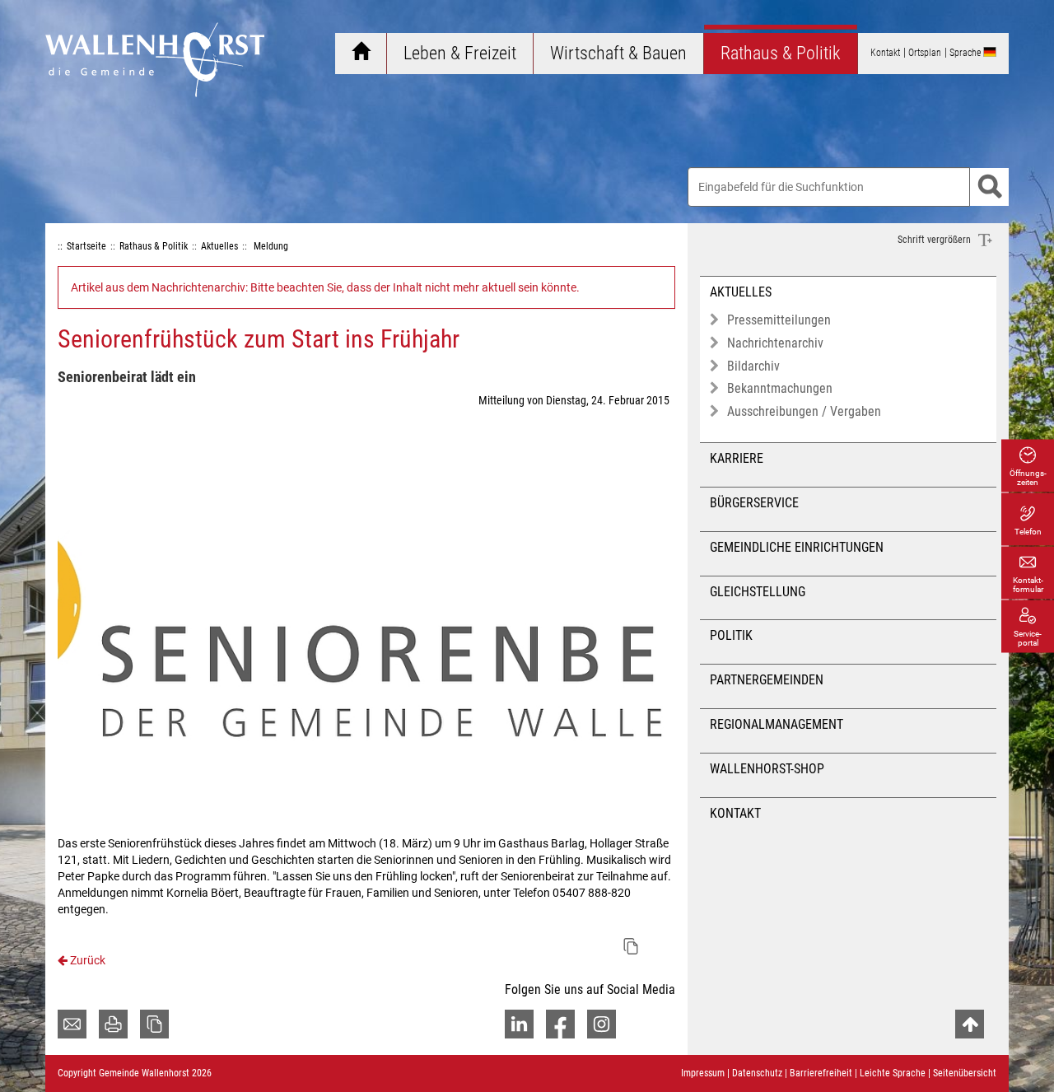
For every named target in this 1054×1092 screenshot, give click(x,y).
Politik (731, 635)
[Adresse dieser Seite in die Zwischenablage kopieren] (154, 1024)
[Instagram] (601, 1024)
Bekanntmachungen (779, 388)
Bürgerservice (754, 503)
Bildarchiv (753, 366)
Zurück (86, 960)
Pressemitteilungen (779, 320)
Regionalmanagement (776, 724)
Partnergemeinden (766, 680)
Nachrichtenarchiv (775, 343)
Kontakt (735, 813)
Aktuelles (741, 292)
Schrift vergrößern (935, 239)
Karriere (736, 458)
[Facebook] (560, 1024)
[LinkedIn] (519, 1024)
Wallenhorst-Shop (767, 769)
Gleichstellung (757, 592)
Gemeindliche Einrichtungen (797, 547)
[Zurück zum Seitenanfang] (969, 1024)
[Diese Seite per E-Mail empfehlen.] (72, 1024)
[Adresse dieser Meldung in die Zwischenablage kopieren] (631, 946)
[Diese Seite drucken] (113, 1024)
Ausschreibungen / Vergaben (804, 411)
